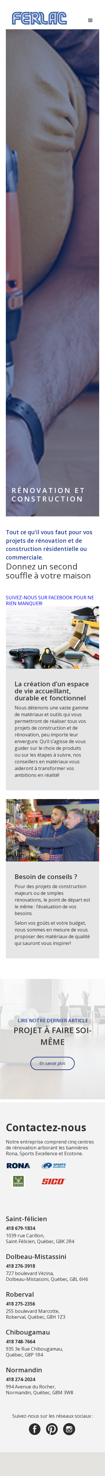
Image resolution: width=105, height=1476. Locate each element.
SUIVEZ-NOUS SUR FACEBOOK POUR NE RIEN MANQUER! (50, 600)
